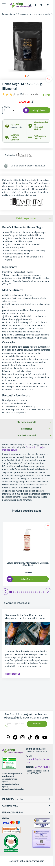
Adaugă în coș (27, 579)
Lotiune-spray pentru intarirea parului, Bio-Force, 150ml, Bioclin (28, 564)
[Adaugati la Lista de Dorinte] (48, 526)
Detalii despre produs (26, 218)
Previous (3, 590)
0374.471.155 (42, 766)
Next (46, 590)
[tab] (26, 218)
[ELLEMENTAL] (24, 155)
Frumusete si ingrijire (26, 14)
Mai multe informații (26, 422)
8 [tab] (38, 592)
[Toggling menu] (4, 5)
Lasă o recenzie (30, 94)
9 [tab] (42, 592)
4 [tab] (22, 592)
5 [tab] (26, 592)
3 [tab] (18, 592)
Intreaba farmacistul (26, 435)
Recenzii (26, 428)
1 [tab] (10, 592)
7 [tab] (34, 592)
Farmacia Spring (8, 14)
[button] (25, 76)
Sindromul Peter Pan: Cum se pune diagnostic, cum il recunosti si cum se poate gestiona (25, 617)
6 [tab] (30, 592)
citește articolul (12, 674)
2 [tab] (14, 592)
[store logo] (14, 5)
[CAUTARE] (30, 5)
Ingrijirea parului (43, 14)
